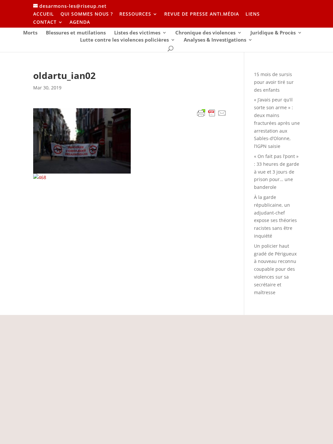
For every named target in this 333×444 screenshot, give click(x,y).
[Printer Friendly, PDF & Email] (212, 114)
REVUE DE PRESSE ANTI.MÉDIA (201, 14)
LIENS (253, 14)
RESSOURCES (135, 14)
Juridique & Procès (273, 33)
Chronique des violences (205, 33)
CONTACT (45, 22)
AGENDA (80, 22)
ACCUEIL (43, 14)
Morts (30, 33)
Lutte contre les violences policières (124, 40)
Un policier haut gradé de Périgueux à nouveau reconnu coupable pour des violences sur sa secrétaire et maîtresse (275, 269)
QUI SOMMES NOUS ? (86, 14)
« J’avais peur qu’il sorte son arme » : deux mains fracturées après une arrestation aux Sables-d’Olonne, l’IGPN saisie (277, 123)
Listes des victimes (137, 33)
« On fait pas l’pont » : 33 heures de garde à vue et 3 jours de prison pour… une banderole (276, 171)
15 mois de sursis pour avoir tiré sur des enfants (274, 82)
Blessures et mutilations (76, 33)
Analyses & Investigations (215, 40)
